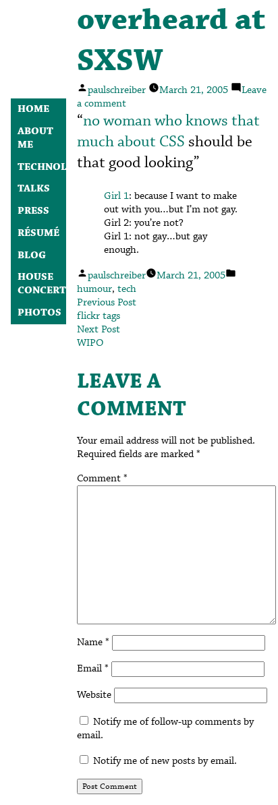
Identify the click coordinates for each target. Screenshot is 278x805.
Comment (102, 478)
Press (33, 211)
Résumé (38, 233)
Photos (39, 313)
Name (93, 642)
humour (94, 289)
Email (93, 669)
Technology (53, 167)
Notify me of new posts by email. (165, 761)
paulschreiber (117, 90)
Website (94, 695)
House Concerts (45, 283)
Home (33, 109)
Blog (32, 255)
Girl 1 (116, 196)
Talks (34, 189)
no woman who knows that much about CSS (168, 131)
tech (126, 289)
